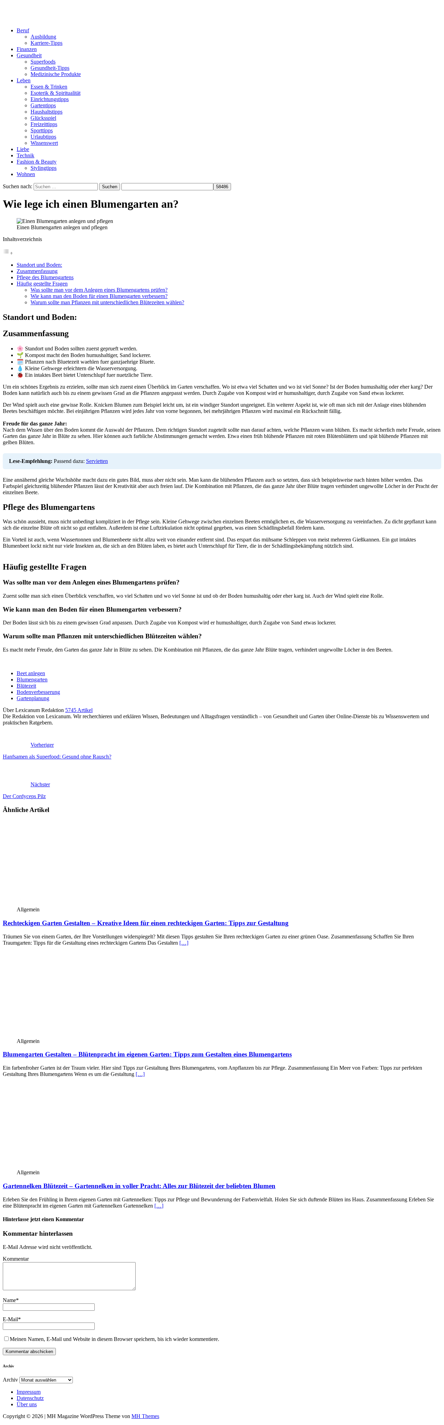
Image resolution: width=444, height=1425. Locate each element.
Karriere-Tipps (46, 43)
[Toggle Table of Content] (8, 253)
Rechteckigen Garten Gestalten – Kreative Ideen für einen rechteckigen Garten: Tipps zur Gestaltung (146, 923)
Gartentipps (43, 105)
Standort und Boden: (39, 265)
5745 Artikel (79, 710)
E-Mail (10, 1319)
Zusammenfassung (37, 271)
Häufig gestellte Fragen (42, 284)
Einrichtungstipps (50, 99)
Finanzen (27, 49)
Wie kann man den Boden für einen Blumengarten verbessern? (99, 296)
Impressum (29, 1392)
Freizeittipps (44, 124)
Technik (25, 155)
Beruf (23, 30)
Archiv (10, 1380)
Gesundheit (29, 55)
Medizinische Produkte (56, 74)
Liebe (23, 149)
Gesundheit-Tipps (50, 68)
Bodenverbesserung (38, 692)
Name (9, 1300)
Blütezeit (26, 686)
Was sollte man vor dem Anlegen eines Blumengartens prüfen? (99, 290)
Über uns (27, 1404)
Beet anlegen (31, 673)
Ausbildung (43, 37)
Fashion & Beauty (37, 162)
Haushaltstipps (46, 112)
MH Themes (145, 1416)
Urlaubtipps (43, 137)
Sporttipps (42, 130)
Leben (24, 80)
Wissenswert (44, 143)
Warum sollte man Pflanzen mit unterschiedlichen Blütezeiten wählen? (107, 302)
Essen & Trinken (49, 87)
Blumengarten (32, 679)
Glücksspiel (43, 118)
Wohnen (26, 174)
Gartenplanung (33, 698)
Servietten (97, 461)
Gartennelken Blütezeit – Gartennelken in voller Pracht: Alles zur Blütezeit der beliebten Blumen (139, 1186)
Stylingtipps (44, 168)
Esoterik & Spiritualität (55, 93)
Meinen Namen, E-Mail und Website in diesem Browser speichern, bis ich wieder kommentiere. (114, 1339)
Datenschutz (30, 1398)
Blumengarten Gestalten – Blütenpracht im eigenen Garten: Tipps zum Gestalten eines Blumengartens (147, 1054)
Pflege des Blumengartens (45, 277)
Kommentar (16, 1259)
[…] (183, 943)
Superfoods (43, 62)
